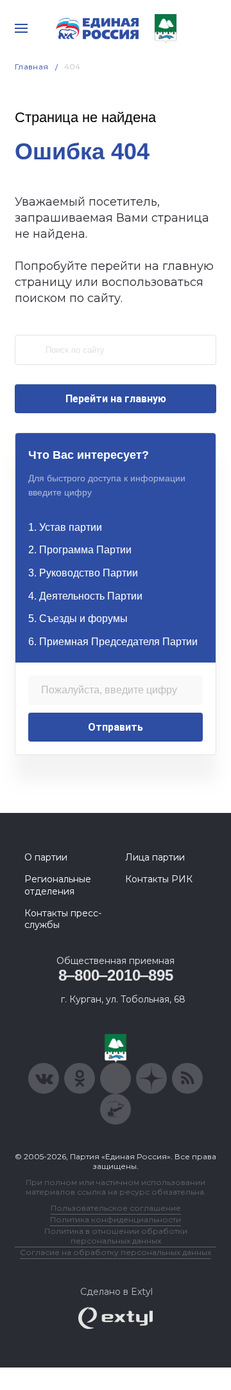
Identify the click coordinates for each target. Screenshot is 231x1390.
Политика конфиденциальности (115, 1219)
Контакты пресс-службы (62, 919)
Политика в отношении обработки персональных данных (115, 1235)
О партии (45, 857)
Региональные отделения (57, 884)
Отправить (115, 727)
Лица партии (155, 857)
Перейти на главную (115, 399)
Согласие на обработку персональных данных (115, 1252)
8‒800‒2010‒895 (115, 975)
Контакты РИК (159, 879)
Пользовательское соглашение (116, 1208)
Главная (32, 66)
